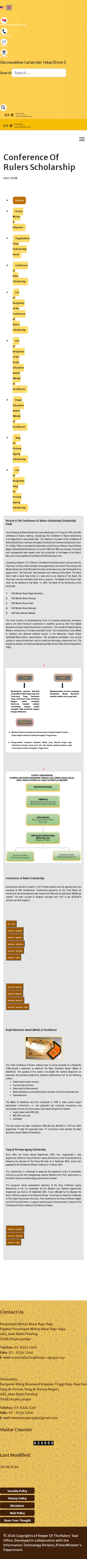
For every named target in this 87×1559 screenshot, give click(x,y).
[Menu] (82, 139)
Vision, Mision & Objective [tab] (18, 219)
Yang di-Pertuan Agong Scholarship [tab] (19, 448)
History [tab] (19, 200)
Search (6, 73)
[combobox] (39, 73)
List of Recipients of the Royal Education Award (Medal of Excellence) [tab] (19, 365)
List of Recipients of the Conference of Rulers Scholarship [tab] (19, 311)
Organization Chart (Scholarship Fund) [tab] (21, 246)
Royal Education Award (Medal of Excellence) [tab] (19, 413)
